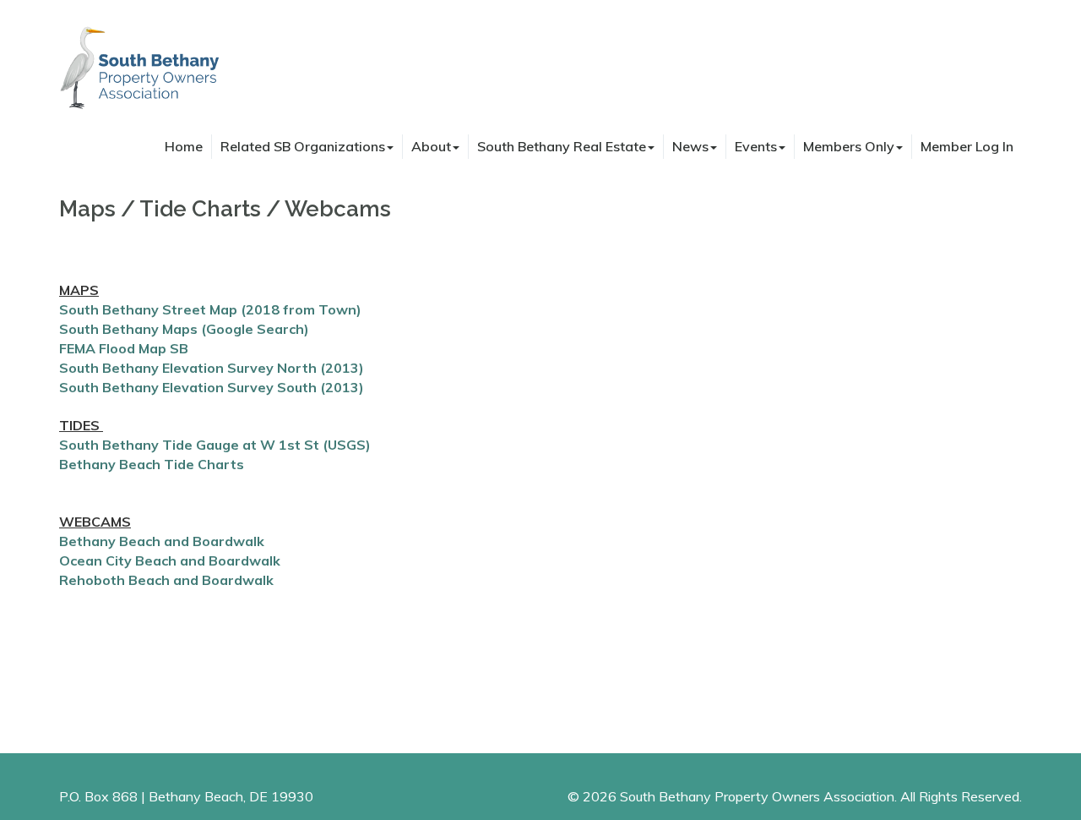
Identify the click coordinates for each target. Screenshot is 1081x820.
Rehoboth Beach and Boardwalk (166, 579)
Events (756, 146)
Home (184, 146)
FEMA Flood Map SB (123, 348)
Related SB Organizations (302, 146)
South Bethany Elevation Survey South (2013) (211, 387)
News (690, 146)
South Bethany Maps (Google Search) (184, 328)
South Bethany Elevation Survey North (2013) (211, 367)
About (431, 146)
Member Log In (967, 146)
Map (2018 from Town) (283, 309)
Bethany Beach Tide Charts (151, 464)
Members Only (848, 146)
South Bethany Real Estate (561, 146)
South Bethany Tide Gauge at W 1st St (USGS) (215, 444)
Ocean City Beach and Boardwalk (169, 560)
